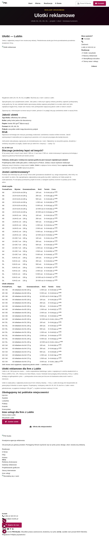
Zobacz (94, 66)
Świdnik (5, 398)
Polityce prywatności (87, 524)
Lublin (52, 98)
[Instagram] (6, 529)
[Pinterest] (10, 529)
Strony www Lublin (9, 415)
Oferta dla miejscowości (42, 426)
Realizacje (48, 3)
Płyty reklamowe (63, 31)
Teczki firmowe (63, 26)
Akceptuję (86, 532)
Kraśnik (5, 406)
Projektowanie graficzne (11, 467)
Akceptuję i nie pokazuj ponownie (93, 528)
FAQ (3, 455)
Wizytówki (43, 10)
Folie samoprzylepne (43, 32)
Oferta (37, 3)
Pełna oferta (21, 37)
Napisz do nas (13, 525)
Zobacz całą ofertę (84, 37)
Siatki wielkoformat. (43, 21)
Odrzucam (99, 532)
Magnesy (43, 37)
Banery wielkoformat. (63, 15)
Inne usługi (6, 473)
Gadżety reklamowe (9, 465)
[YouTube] (8, 529)
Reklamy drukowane (9, 462)
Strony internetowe (9, 470)
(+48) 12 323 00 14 (88, 47)
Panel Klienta (85, 3)
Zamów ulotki (12, 422)
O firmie (58, 3)
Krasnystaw (6, 409)
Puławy (4, 404)
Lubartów (5, 401)
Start (30, 3)
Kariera (4, 457)
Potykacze (63, 37)
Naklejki (63, 21)
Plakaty (43, 15)
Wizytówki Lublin (8, 418)
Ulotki (63, 10)
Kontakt (101, 3)
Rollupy (43, 26)
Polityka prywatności (17, 534)
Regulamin (6, 534)
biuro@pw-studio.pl (11, 519)
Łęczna (4, 395)
